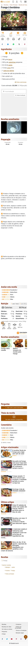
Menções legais (20, 633)
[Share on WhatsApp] (13, 44)
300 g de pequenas (12, 62)
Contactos (18, 624)
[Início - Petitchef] (1, 5)
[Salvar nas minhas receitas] (24, 39)
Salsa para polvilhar (8, 79)
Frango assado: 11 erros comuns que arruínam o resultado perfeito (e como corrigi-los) (19, 479)
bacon (10, 59)
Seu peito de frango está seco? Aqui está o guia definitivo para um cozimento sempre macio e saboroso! (14, 465)
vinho (9, 68)
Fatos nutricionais (21, 82)
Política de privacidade (18, 627)
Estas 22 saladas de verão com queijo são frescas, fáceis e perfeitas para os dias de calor (19, 508)
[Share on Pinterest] (24, 44)
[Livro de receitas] (13, 1)
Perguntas (4, 631)
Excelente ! (13, 290)
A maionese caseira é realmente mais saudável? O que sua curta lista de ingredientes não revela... (14, 533)
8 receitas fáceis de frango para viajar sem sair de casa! (19, 452)
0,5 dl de (7, 65)
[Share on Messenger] (8, 44)
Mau (11, 299)
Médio (12, 297)
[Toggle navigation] (25, 2)
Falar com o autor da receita (14, 407)
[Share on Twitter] (19, 44)
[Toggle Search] (21, 1)
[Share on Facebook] (2, 44)
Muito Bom (13, 292)
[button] (3, 21)
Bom (11, 294)
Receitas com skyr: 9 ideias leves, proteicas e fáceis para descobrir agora (19, 520)
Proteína (7, 570)
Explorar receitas (6, 565)
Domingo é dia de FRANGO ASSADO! (18, 490)
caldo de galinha (8, 70)
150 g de (7, 59)
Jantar (13, 567)
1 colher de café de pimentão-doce (13, 73)
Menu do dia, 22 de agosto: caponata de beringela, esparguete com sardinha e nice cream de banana (14, 546)
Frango (5, 560)
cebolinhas (12, 62)
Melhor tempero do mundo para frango (17, 351)
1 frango (4, 56)
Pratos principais (9, 573)
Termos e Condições (21, 630)
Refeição (7, 567)
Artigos (4, 634)
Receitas (4, 624)
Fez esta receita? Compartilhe (14, 419)
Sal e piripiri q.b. (7, 76)
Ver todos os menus (7, 629)
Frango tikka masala (5, 349)
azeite (10, 65)
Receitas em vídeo (6, 626)
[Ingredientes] (2, 323)
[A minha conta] (16, 1)
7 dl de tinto (8, 68)
